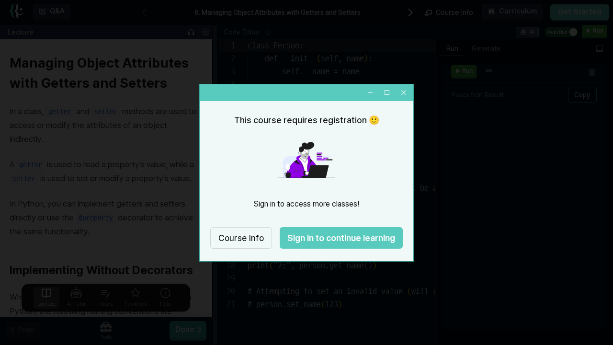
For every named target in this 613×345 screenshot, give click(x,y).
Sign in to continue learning (341, 238)
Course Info (241, 238)
